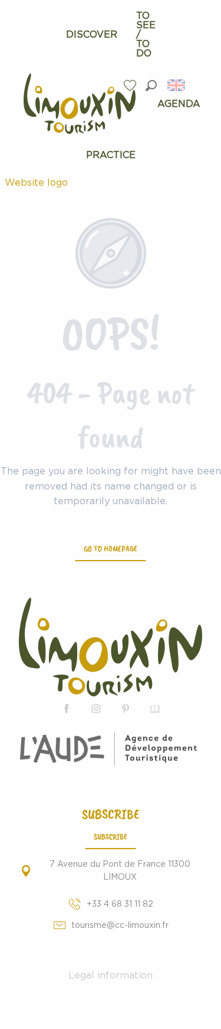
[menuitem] (92, 35)
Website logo (36, 182)
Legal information (110, 975)
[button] (151, 85)
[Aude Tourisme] (110, 749)
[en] (177, 85)
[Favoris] (131, 85)
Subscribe (110, 836)
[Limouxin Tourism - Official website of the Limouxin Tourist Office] (110, 647)
